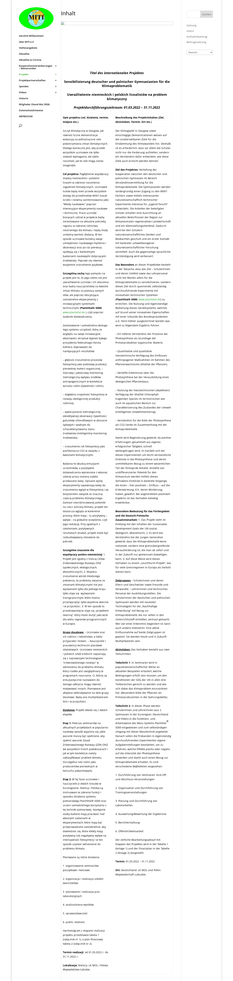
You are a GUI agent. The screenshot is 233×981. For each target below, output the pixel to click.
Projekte (23, 74)
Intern (190, 31)
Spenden (24, 86)
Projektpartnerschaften (32, 80)
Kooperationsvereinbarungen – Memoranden (35, 67)
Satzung (191, 25)
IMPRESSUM (26, 116)
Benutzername (196, 65)
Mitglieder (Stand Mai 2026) (34, 104)
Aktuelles (24, 54)
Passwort (192, 81)
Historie (23, 98)
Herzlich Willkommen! (31, 36)
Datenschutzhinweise (31, 110)
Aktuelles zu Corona (30, 60)
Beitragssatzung (196, 42)
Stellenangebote (28, 48)
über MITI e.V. (26, 42)
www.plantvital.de (74, 312)
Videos (22, 92)
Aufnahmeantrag (197, 36)
